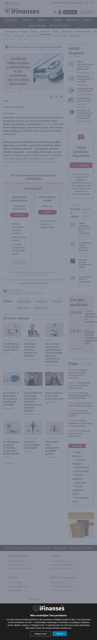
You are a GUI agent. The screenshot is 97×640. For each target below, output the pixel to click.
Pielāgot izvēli (40, 634)
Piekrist (59, 634)
